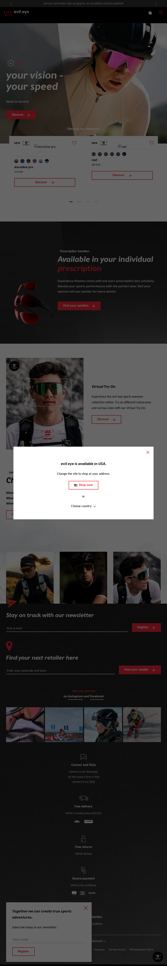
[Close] (148, 452)
